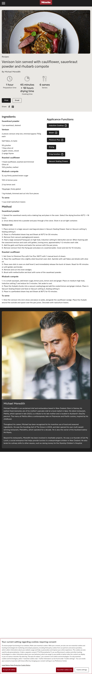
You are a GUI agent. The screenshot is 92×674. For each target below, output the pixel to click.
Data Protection (15, 665)
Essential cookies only (64, 670)
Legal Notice (6, 665)
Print (6, 100)
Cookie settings (82, 670)
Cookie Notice (25, 665)
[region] (46, 656)
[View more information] (66, 126)
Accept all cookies (9, 670)
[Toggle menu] (3, 3)
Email (17, 100)
